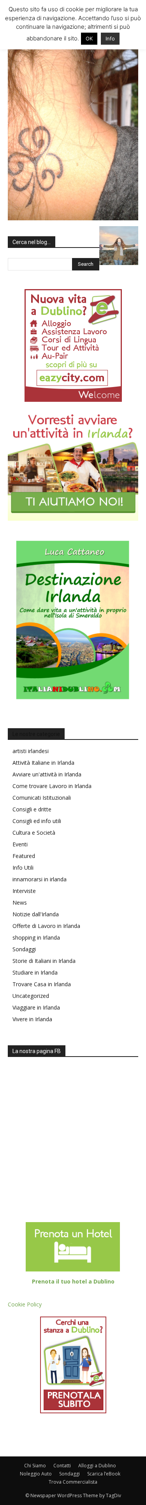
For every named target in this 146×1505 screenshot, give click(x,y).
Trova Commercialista (73, 1482)
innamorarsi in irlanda (39, 879)
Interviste (24, 891)
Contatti (62, 1465)
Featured (23, 856)
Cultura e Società (33, 832)
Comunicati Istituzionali (41, 797)
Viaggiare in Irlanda (36, 1007)
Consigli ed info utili (36, 821)
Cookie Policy (25, 1304)
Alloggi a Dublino (97, 1465)
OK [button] (89, 38)
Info (110, 38)
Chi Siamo (35, 1465)
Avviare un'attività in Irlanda (46, 774)
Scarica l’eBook (103, 1473)
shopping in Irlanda (36, 937)
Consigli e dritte (31, 809)
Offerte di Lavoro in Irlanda (46, 926)
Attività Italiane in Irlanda (43, 762)
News (19, 902)
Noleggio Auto (36, 1473)
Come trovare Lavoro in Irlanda (51, 786)
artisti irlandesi (30, 751)
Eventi (20, 844)
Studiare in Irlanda (35, 972)
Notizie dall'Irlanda (35, 914)
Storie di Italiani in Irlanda (44, 960)
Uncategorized (30, 995)
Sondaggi (24, 949)
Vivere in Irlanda (32, 1019)
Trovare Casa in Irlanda (41, 984)
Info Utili (22, 867)
